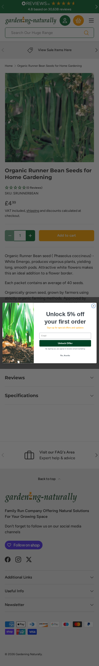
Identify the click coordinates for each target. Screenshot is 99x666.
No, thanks (65, 355)
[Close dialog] (93, 306)
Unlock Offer (65, 343)
